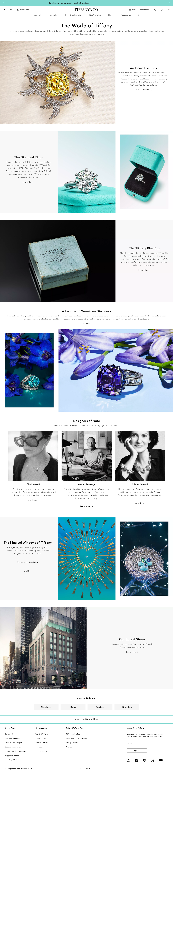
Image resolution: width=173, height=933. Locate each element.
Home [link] (110, 15)
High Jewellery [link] (37, 15)
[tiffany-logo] (86, 9)
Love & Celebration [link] (73, 15)
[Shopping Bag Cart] (169, 10)
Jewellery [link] (54, 15)
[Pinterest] (145, 760)
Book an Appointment (140, 10)
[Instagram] (129, 760)
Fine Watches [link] (95, 15)
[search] (4, 10)
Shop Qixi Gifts (108, 3)
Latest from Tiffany (135, 728)
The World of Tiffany (90, 719)
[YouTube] (161, 760)
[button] (4, 10)
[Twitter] (153, 760)
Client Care (10, 728)
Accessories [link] (126, 15)
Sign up (137, 750)
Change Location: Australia (17, 768)
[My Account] (155, 10)
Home (76, 719)
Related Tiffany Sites (75, 728)
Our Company (41, 728)
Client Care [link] (24, 10)
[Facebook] (137, 760)
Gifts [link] (140, 15)
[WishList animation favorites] (162, 10)
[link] (11, 10)
